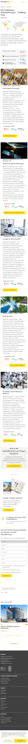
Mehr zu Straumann (10, 290)
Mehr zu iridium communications (14, 212)
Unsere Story (3, 700)
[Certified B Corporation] (9, 668)
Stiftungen (3, 692)
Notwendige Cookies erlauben (8, 741)
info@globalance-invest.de (6, 663)
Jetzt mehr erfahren (14, 466)
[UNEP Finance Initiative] (3, 668)
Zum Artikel (12, 629)
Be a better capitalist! (5, 719)
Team (2, 705)
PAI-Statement (4, 704)
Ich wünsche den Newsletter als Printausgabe (11, 569)
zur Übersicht (14, 643)
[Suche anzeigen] (22, 2)
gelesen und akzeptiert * (11, 572)
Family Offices (4, 693)
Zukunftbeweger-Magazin (8, 588)
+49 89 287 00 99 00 (5, 661)
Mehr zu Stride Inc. (10, 136)
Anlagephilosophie (5, 678)
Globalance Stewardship (6, 721)
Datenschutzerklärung (6, 572)
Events (2, 716)
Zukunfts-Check (4, 681)
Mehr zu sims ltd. (9, 440)
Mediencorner (4, 722)
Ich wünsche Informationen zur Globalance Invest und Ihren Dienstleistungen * (13, 566)
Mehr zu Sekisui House (17, 365)
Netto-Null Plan (4, 707)
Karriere (2, 709)
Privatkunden (3, 690)
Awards (2, 702)
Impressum (5, 737)
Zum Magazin (8, 510)
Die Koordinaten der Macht (18, 626)
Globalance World (4, 683)
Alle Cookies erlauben (20, 741)
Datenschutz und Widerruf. (14, 736)
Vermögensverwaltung (5, 679)
